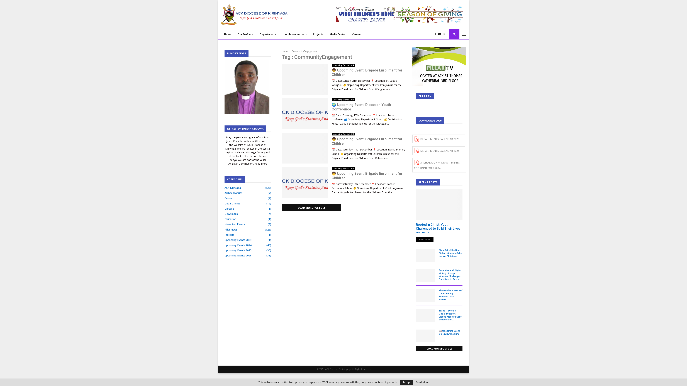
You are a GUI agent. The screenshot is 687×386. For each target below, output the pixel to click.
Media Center (338, 34)
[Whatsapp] (445, 34)
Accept (407, 382)
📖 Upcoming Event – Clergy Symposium (450, 332)
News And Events (235, 224)
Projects (318, 34)
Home (227, 34)
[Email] (440, 34)
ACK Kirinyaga (233, 187)
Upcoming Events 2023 (238, 240)
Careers (356, 34)
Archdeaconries (294, 34)
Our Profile (244, 34)
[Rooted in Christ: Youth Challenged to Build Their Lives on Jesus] (439, 204)
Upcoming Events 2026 (238, 255)
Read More (422, 382)
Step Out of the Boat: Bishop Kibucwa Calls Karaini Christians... (450, 253)
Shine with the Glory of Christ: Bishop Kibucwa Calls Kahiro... (450, 295)
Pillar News (231, 229)
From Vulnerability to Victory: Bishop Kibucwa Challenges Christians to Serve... (450, 275)
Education (230, 219)
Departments (268, 34)
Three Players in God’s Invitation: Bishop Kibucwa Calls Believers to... (450, 315)
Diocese (229, 208)
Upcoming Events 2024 (343, 65)
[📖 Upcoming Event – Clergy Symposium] (425, 336)
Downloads (231, 214)
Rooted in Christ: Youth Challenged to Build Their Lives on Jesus (438, 228)
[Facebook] (436, 34)
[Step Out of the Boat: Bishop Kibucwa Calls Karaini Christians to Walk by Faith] (425, 255)
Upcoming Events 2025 (238, 250)
